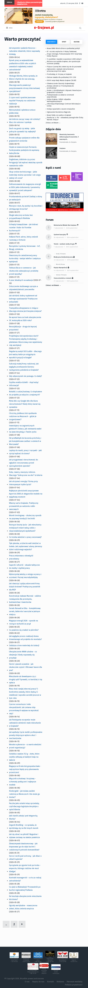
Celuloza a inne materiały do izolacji (24, 645)
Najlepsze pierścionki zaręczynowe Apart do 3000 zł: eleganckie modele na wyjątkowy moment (25, 494)
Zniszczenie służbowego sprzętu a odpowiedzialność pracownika (23, 288)
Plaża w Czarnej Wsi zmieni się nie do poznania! (64, 67)
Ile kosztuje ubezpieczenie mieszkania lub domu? (25, 897)
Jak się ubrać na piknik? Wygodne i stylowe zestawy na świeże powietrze (24, 835)
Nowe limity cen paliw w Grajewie (59, 115)
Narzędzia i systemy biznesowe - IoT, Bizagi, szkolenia (24, 247)
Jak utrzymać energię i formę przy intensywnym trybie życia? (23, 483)
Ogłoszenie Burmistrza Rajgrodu (58, 112)
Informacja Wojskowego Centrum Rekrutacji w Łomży (63, 105)
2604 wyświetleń (72, 247)
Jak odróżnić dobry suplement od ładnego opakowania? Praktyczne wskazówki (23, 299)
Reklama (60, 982)
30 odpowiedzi (59, 237)
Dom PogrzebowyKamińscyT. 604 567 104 (50, 959)
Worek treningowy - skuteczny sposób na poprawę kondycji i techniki (25, 517)
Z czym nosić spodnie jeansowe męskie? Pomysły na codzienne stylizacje (22, 100)
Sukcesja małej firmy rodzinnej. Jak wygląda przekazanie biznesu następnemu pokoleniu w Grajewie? (24, 367)
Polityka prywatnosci (73, 985)
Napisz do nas (78, 176)
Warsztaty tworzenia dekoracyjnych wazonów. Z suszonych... (69, 137)
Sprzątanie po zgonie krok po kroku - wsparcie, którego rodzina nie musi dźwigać (25, 868)
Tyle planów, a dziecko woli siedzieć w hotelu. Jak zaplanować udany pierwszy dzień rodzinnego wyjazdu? (25, 546)
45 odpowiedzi (59, 260)
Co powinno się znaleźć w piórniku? (23, 630)
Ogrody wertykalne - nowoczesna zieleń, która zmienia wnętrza (23, 907)
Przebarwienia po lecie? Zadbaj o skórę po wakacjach (25, 198)
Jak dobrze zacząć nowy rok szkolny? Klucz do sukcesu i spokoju (24, 120)
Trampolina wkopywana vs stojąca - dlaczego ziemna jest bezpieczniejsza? (25, 309)
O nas (27, 982)
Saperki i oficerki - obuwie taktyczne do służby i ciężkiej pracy (24, 566)
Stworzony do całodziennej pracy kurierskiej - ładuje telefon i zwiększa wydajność (25, 258)
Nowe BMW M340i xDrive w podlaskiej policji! (63, 48)
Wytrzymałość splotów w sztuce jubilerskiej (22, 111)
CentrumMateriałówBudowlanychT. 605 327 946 (62, 960)
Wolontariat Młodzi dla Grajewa (65, 225)
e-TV (65, 178)
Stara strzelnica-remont (62, 278)
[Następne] (22, 924)
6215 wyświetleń (72, 260)
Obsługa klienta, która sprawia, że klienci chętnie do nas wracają (23, 77)
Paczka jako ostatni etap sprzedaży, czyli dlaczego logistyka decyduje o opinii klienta (24, 806)
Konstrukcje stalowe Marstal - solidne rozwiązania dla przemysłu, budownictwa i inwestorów (25, 599)
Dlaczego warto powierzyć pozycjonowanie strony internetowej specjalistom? (24, 88)
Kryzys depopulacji (60, 267)
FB (53, 178)
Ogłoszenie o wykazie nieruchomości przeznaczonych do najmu (60, 70)
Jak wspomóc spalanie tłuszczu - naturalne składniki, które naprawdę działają (24, 51)
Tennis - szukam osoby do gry (64, 244)
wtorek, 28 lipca (60, 264)
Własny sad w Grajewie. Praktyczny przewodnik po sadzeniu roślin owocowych (23, 506)
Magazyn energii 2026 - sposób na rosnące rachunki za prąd (23, 622)
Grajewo (62, 148)
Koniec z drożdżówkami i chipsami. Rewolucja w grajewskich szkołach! (64, 91)
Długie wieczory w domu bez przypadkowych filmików (21, 216)
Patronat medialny (74, 982)
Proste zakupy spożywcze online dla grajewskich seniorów (24, 139)
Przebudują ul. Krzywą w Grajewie (59, 74)
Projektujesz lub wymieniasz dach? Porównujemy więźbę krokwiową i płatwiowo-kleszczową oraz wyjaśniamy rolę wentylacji (25, 340)
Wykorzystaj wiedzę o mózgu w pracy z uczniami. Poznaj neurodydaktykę (25, 575)
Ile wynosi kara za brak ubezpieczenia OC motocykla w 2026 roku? (25, 318)
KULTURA (76, 42)
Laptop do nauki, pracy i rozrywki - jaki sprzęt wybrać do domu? (25, 452)
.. (6, 924)
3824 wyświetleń (72, 237)
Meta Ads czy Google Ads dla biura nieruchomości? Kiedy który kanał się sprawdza (24, 404)
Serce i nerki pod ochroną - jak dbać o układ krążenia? (25, 857)
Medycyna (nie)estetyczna (63, 257)
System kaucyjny (60, 234)
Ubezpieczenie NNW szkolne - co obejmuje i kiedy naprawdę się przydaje (23, 655)
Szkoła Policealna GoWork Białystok (44, 971)
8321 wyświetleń (72, 270)
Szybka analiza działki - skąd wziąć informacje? (24, 384)
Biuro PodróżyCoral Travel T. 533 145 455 (14, 960)
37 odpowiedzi (59, 281)
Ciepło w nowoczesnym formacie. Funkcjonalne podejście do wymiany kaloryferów (24, 150)
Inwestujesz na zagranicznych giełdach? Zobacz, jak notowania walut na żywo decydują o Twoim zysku (25, 429)
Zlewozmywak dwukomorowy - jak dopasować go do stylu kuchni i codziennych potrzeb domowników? (24, 847)
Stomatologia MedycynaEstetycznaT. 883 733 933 (33, 972)
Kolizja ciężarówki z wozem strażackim (61, 109)
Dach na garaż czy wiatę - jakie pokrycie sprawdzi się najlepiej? (22, 130)
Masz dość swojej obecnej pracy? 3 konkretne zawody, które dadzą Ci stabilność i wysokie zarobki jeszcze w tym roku (25, 693)
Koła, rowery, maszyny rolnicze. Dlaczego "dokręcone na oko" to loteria (25, 473)
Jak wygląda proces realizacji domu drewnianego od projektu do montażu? (25, 637)
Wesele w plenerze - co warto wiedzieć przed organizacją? (25, 746)
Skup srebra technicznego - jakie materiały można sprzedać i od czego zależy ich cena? (25, 175)
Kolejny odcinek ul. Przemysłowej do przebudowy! (60, 87)
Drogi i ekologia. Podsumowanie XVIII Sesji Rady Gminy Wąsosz (64, 55)
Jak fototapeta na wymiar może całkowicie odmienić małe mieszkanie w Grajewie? (25, 723)
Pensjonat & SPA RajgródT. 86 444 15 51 (73, 960)
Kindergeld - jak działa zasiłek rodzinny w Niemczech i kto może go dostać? (24, 794)
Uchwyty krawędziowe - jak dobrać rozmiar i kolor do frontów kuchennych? (23, 227)
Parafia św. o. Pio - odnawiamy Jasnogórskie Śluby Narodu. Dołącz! (65, 119)
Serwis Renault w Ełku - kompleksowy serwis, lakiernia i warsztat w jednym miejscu (25, 611)
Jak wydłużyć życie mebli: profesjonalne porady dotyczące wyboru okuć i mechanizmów (25, 735)
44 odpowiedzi (59, 270)
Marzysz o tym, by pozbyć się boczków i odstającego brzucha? (25, 207)
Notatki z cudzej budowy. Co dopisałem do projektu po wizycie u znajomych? (25, 393)
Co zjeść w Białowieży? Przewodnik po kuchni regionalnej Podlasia (24, 888)
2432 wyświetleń (71, 228)
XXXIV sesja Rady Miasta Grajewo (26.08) (61, 80)
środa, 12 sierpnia (61, 254)
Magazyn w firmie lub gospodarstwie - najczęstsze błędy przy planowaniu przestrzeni (25, 769)
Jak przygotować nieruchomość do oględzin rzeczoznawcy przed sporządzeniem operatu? (23, 463)
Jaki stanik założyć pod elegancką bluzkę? (23, 817)
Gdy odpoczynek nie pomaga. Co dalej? (25, 376)
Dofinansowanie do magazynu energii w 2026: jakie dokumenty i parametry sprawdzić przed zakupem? (25, 187)
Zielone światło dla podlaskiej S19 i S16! (61, 77)
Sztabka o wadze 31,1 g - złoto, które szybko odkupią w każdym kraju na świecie (24, 757)
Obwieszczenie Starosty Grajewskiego (60, 84)
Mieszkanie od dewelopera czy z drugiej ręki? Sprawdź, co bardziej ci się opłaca (25, 679)
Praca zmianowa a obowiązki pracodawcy (21, 557)
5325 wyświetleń (72, 281)
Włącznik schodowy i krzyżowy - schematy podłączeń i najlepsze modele (22, 781)
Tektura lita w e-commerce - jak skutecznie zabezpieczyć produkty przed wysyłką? (23, 271)
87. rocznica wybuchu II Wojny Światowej (61, 52)
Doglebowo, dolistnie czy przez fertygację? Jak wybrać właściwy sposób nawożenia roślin (25, 162)
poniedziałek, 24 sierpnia (67, 142)
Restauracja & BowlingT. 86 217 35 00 (26, 960)
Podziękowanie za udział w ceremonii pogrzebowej (60, 96)
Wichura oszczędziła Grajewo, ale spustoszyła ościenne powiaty (63, 63)
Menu (11, 28)
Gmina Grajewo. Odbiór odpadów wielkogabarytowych (59, 100)
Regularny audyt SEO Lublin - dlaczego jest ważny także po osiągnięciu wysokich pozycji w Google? (25, 354)
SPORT (64, 42)
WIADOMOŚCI (51, 42)
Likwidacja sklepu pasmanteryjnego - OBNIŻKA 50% (31, 3)
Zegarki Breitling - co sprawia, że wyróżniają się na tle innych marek (23, 826)
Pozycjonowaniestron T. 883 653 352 (38, 960)
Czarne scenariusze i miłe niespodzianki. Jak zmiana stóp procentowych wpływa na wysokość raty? (24, 709)
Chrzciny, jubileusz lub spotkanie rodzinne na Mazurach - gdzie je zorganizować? (23, 416)
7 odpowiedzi (58, 228)
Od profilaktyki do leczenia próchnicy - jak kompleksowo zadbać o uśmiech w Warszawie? (25, 441)
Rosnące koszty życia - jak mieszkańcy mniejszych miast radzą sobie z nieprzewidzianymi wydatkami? (25, 528)
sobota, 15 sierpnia (61, 275)
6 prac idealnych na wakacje (21, 280)
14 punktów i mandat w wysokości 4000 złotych (64, 59)
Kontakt (54, 185)
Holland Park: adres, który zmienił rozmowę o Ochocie (23, 238)
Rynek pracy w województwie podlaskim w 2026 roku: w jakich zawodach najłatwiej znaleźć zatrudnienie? (22, 65)
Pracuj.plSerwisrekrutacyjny (56, 972)
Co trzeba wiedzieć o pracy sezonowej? (25, 537)
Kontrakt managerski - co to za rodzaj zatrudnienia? (25, 879)
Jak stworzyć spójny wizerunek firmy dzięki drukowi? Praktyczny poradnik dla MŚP (24, 586)
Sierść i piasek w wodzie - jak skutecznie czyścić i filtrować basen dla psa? (25, 667)
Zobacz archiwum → (53, 123)
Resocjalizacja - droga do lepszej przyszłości (23, 328)
